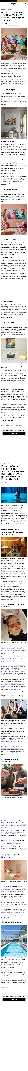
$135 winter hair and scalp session (15, 666)
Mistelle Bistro (4, 820)
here (11, 984)
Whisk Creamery (7, 848)
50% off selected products (10, 915)
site (19, 410)
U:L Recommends (6, 9)
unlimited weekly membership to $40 (10, 748)
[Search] (26, 3)
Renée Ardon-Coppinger (13, 25)
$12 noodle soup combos (12, 832)
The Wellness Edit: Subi (11, 752)
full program (15, 972)
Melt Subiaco (6, 566)
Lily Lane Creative (20, 665)
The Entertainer (18, 193)
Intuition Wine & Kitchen (11, 842)
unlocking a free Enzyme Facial (15, 689)
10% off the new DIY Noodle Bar (11, 833)
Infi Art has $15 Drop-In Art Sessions (12, 914)
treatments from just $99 (7, 687)
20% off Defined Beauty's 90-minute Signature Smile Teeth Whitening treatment (13, 658)
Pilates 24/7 (13, 746)
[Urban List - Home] (14, 4)
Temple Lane (4, 886)
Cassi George (15, 81)
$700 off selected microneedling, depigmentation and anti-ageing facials (12, 684)
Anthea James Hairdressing (8, 647)
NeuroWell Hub (18, 901)
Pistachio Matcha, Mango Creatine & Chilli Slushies (13, 573)
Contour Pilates (19, 738)
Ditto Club (17, 728)
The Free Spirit (19, 93)
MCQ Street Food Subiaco (11, 830)
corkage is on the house (15, 843)
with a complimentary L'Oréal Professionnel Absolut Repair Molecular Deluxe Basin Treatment (13, 648)
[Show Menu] (2, 3)
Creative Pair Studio (11, 910)
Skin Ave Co (11, 686)
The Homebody (5, 331)
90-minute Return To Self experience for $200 (16, 893)
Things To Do (5, 463)
